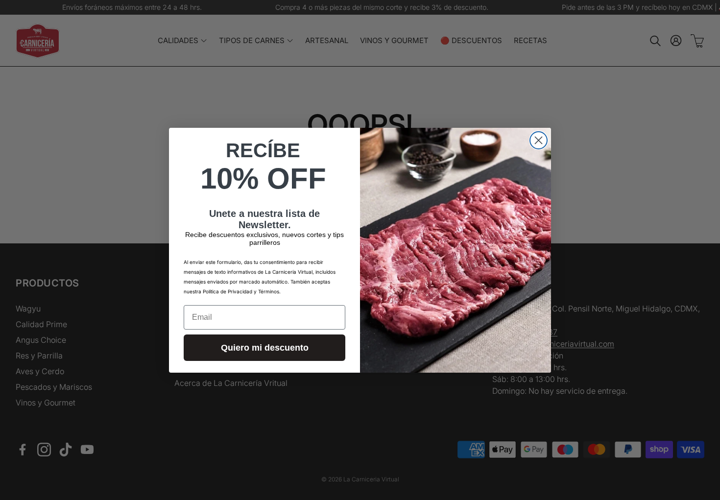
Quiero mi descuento (265, 348)
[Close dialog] (538, 140)
